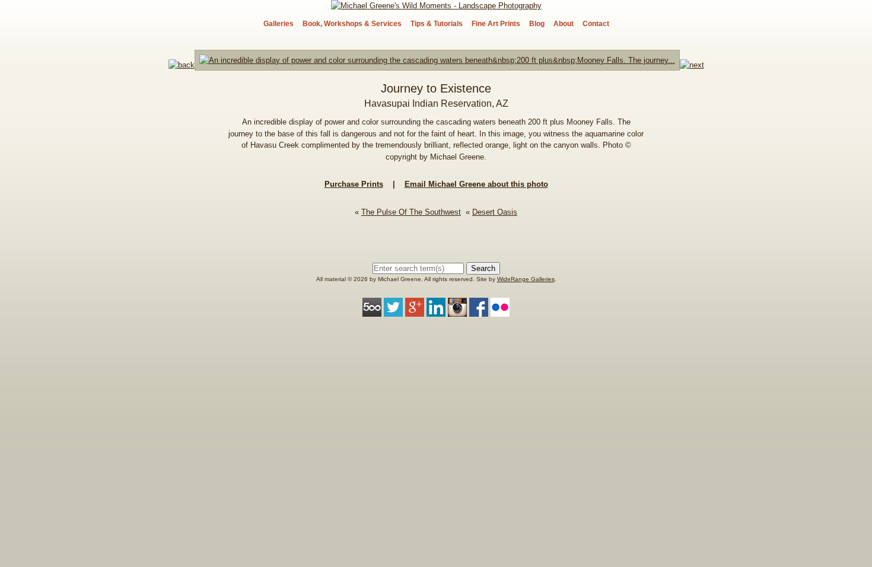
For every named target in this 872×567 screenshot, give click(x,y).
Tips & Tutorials (436, 24)
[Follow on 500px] (371, 310)
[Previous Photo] (181, 64)
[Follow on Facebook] (478, 310)
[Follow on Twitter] (393, 310)
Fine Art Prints (496, 24)
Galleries (278, 24)
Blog (537, 24)
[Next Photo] (437, 64)
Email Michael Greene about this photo (476, 184)
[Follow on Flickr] (500, 310)
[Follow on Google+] (414, 310)
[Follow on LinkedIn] (436, 310)
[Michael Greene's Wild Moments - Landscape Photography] (436, 5)
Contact (596, 24)
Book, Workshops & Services (352, 24)
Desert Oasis (494, 212)
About (563, 24)
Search (483, 268)
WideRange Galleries (526, 279)
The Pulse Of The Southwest (411, 212)
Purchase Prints (353, 184)
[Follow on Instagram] (457, 310)
